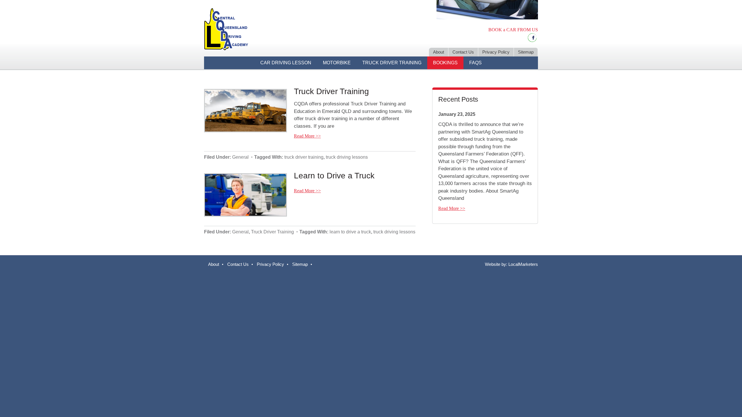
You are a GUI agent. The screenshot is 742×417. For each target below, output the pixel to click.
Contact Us (238, 264)
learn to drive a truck (350, 231)
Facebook (532, 37)
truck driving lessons (347, 157)
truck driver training (303, 157)
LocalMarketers (523, 264)
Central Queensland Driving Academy (284, 29)
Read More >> (307, 135)
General (240, 157)
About (213, 264)
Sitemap (300, 264)
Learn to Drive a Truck (334, 175)
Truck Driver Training (331, 91)
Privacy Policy (270, 264)
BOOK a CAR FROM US (513, 29)
